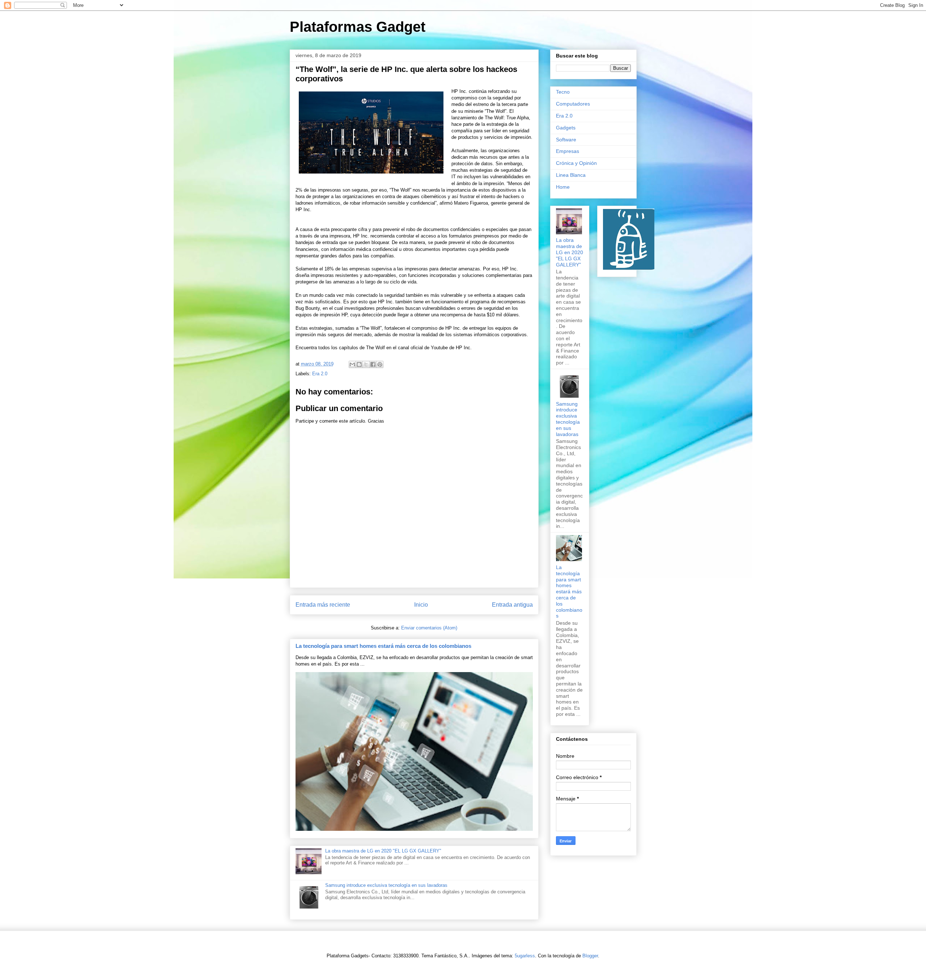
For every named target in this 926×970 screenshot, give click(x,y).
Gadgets (565, 128)
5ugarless (525, 955)
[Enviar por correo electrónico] (352, 364)
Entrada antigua (512, 605)
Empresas (567, 151)
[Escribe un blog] (359, 364)
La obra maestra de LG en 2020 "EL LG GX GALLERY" (383, 851)
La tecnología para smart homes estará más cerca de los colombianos (383, 646)
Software (566, 139)
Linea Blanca (571, 175)
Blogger (590, 955)
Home (563, 187)
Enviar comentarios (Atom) (429, 628)
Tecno (563, 92)
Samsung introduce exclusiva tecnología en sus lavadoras (386, 885)
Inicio (421, 605)
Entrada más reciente (323, 605)
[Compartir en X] (366, 364)
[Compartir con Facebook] (373, 364)
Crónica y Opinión (576, 163)
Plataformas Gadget (357, 27)
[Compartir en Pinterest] (379, 364)
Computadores (573, 104)
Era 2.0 (319, 373)
